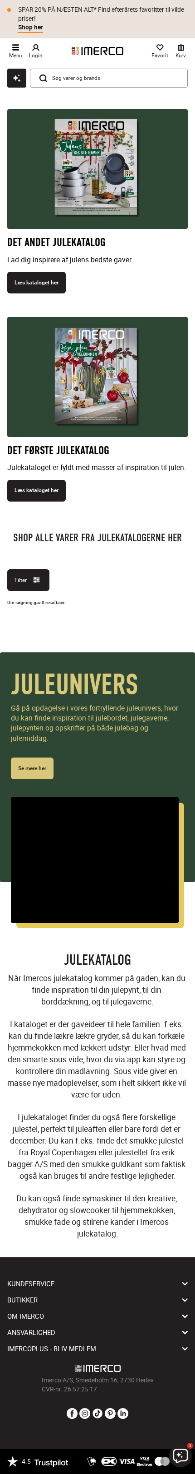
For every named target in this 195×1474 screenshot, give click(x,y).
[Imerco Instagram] (84, 1414)
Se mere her (32, 768)
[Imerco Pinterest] (110, 1414)
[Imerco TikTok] (97, 1414)
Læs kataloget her (36, 282)
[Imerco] (97, 51)
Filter (21, 580)
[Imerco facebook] (72, 1414)
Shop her (30, 27)
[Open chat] (16, 78)
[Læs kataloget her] (97, 172)
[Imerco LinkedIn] (122, 1414)
